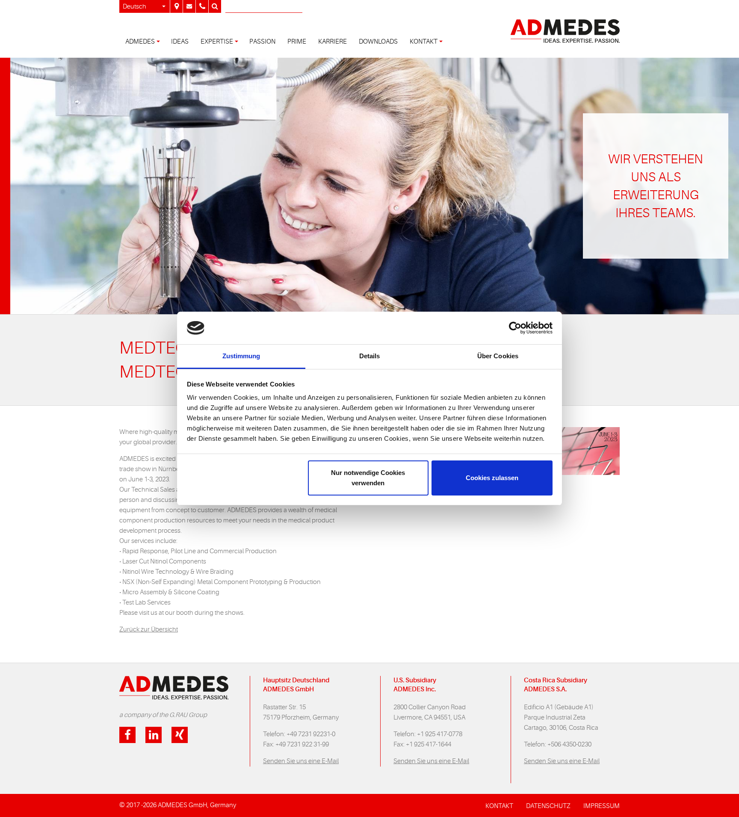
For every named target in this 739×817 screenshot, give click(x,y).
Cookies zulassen (492, 477)
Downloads (378, 41)
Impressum (601, 806)
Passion (262, 41)
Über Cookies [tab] (497, 356)
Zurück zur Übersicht (148, 629)
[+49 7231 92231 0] (201, 6)
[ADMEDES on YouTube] (179, 735)
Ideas (180, 41)
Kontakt (423, 41)
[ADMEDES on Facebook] (127, 735)
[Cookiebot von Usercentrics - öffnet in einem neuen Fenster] (515, 327)
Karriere (332, 41)
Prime (296, 41)
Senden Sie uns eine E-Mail (301, 761)
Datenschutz (548, 806)
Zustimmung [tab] (241, 356)
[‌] (189, 6)
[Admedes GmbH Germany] (176, 6)
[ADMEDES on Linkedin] (153, 735)
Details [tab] (369, 356)
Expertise (217, 41)
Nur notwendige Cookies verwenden (368, 478)
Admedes (140, 41)
